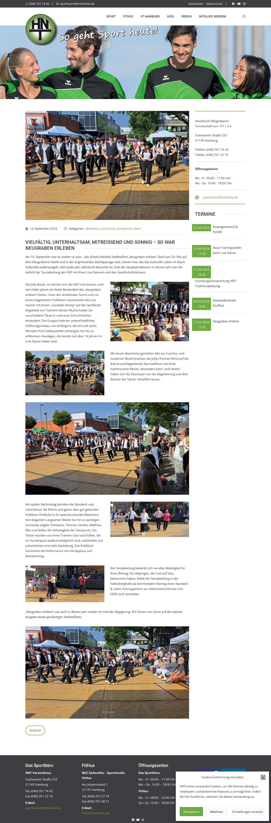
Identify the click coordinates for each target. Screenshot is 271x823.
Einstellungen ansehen (247, 812)
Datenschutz (214, 4)
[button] (263, 777)
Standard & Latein (128, 228)
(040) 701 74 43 (39, 4)
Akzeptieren (191, 812)
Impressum (195, 4)
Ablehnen (216, 812)
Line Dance (107, 228)
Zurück (35, 730)
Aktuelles (92, 228)
